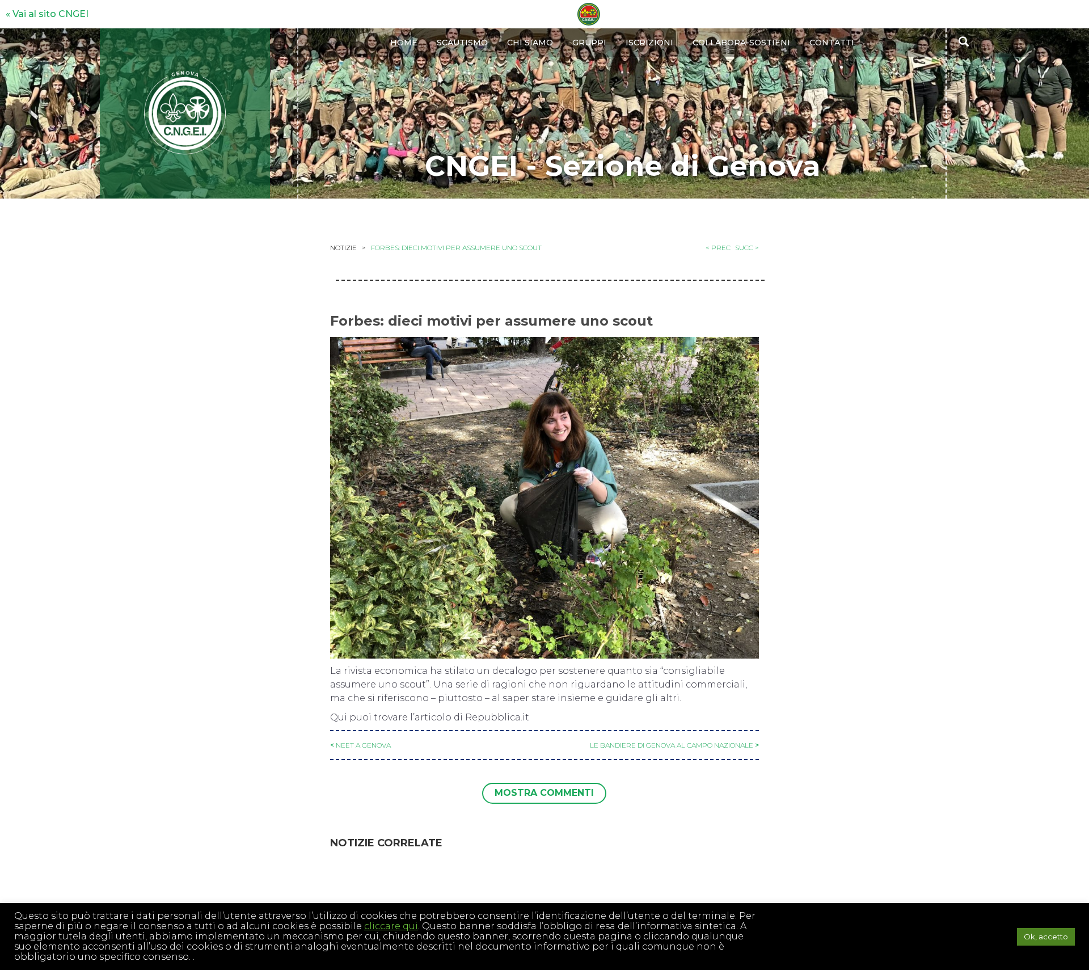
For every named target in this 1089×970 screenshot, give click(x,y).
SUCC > (747, 247)
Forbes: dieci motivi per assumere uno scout (456, 247)
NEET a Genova (363, 745)
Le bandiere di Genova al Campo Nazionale (671, 745)
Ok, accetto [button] (1046, 936)
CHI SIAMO (530, 42)
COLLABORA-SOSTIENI (741, 42)
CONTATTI (831, 42)
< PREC (718, 247)
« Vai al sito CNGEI (47, 14)
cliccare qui (391, 926)
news (344, 289)
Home (403, 42)
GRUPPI (589, 42)
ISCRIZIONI (649, 42)
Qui (339, 717)
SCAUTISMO (462, 42)
